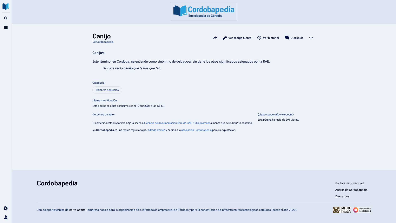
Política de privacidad (349, 183)
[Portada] (203, 11)
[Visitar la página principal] (6, 6)
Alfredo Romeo (156, 130)
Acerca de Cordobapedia (351, 189)
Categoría (98, 82)
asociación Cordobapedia (196, 130)
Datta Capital (77, 209)
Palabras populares (107, 89)
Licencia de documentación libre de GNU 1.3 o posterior (177, 123)
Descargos (342, 196)
